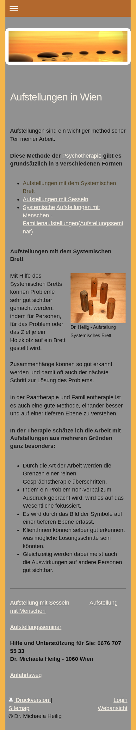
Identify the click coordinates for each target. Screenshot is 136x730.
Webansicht (112, 708)
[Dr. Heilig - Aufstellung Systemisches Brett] (98, 298)
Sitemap (19, 708)
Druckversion (32, 700)
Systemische (39, 207)
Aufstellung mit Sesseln (39, 603)
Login (120, 700)
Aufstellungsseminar (35, 627)
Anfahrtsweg (26, 675)
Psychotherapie (82, 156)
